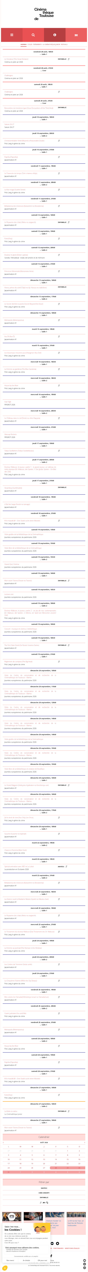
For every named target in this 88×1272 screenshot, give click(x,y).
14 (56, 1159)
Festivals (64, 44)
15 (68, 1159)
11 (20, 1159)
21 (56, 1163)
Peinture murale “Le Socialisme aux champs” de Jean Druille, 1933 (53, 1224)
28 (20, 1151)
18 (20, 1163)
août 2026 (44, 1143)
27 (9, 1151)
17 (9, 1163)
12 (32, 1159)
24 (9, 1168)
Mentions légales (72, 1248)
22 (68, 1163)
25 (20, 1168)
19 (32, 1163)
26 (32, 1168)
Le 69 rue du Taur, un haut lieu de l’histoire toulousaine (76, 1223)
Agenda (23, 44)
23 (79, 1163)
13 (44, 1159)
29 (32, 1151)
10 (9, 1159)
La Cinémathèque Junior (51, 44)
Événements (37, 44)
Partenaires (58, 1248)
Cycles (30, 44)
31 (56, 1151)
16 (79, 1159)
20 (44, 1163)
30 (44, 1151)
